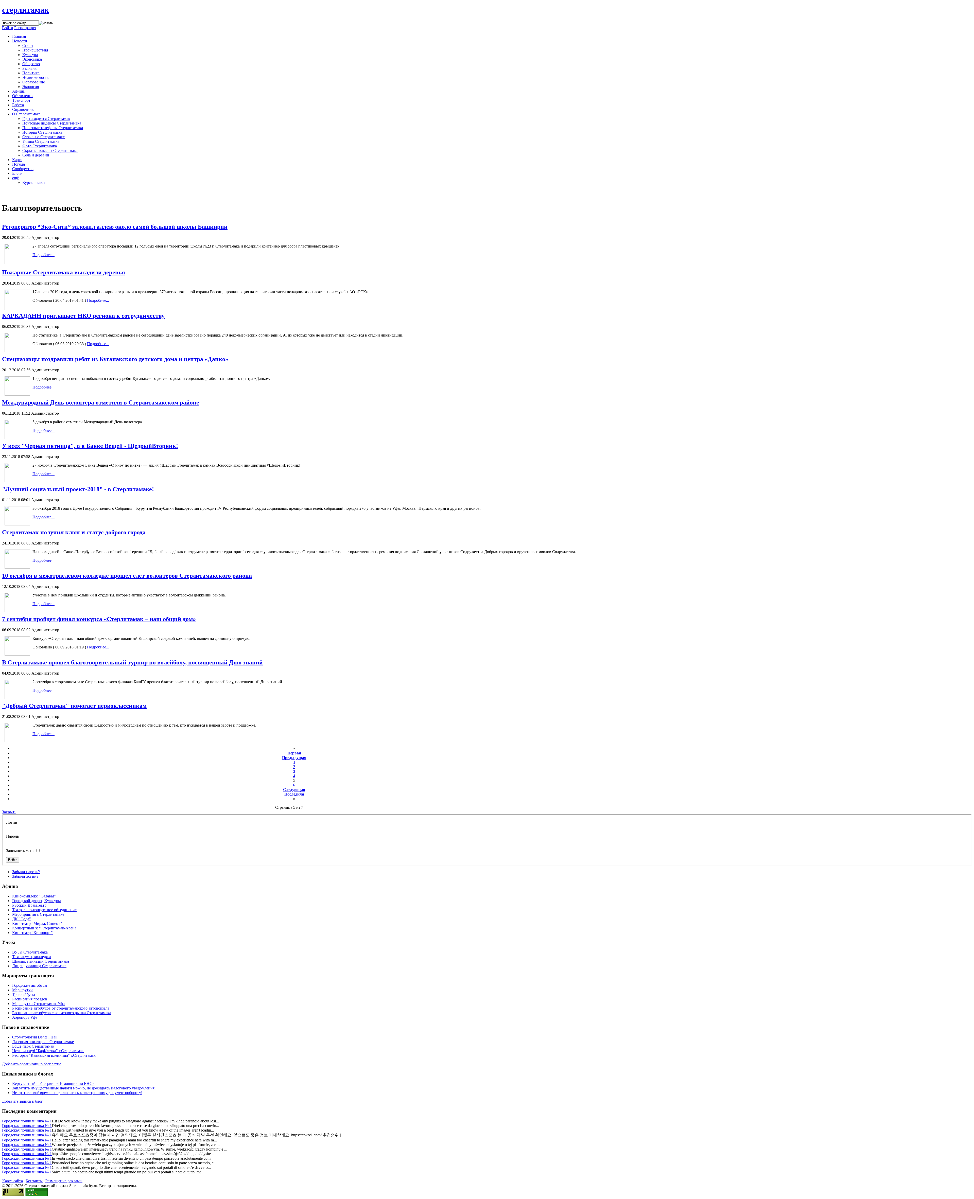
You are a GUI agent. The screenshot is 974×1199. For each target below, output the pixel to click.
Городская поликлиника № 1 (27, 1121)
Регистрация (25, 28)
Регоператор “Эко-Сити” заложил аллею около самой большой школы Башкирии (115, 226)
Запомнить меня (20, 851)
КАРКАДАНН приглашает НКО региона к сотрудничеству (83, 315)
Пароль (12, 836)
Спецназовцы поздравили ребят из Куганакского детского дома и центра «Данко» (115, 359)
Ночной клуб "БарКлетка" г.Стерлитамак (48, 1051)
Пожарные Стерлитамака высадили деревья (63, 272)
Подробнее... (43, 255)
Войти (7, 28)
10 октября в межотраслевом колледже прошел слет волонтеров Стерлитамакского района (127, 575)
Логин (11, 822)
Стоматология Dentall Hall (34, 1037)
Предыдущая (294, 757)
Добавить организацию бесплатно (31, 1064)
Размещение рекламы (63, 1181)
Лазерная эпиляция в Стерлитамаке (43, 1041)
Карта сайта (12, 1181)
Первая (294, 753)
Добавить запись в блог (22, 1101)
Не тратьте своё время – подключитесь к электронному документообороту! (77, 1092)
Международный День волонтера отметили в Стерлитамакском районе (100, 402)
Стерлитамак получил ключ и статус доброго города (74, 532)
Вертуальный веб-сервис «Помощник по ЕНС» (53, 1083)
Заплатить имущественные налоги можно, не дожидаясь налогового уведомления (83, 1088)
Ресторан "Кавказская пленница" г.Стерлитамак (54, 1055)
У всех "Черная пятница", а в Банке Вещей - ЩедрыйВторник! (90, 446)
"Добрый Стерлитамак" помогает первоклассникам (74, 705)
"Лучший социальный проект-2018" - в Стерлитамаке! (78, 489)
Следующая (294, 789)
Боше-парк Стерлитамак (33, 1046)
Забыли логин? (25, 876)
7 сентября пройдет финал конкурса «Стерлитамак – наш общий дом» (99, 619)
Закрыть (9, 812)
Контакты (34, 1181)
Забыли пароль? (26, 872)
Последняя (294, 794)
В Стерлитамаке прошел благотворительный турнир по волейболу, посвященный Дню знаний (132, 662)
